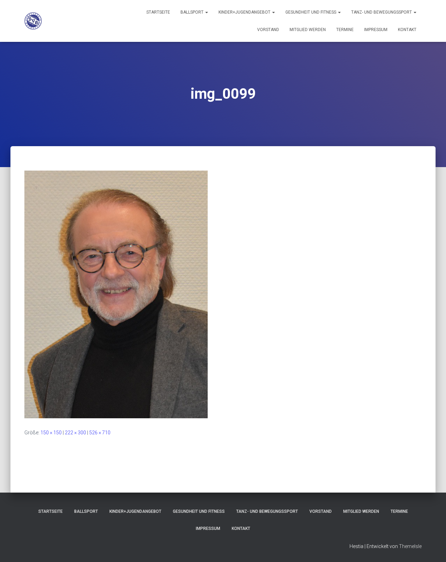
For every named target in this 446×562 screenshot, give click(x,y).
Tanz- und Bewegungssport (382, 12)
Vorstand (268, 29)
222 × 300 (75, 432)
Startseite (158, 12)
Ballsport (192, 12)
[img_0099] (116, 294)
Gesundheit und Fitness (311, 12)
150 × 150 (51, 432)
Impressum (375, 29)
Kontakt (407, 29)
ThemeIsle (410, 546)
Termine (345, 29)
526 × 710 (99, 432)
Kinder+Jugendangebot (244, 12)
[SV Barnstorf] (33, 21)
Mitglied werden (308, 29)
